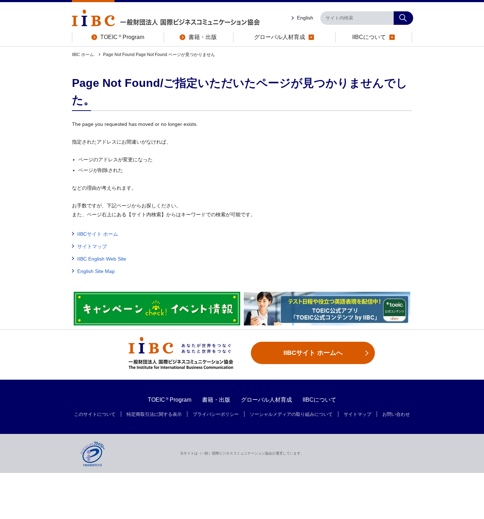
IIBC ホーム (83, 54)
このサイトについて (95, 414)
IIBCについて (319, 400)
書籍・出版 (216, 400)
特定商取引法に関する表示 (154, 414)
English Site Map (96, 271)
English (305, 18)
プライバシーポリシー (216, 414)
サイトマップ (92, 246)
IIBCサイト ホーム (97, 234)
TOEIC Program (170, 400)
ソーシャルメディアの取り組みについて (291, 414)
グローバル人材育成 (266, 400)
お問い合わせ (396, 414)
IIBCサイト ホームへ (313, 352)
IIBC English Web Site (101, 259)
